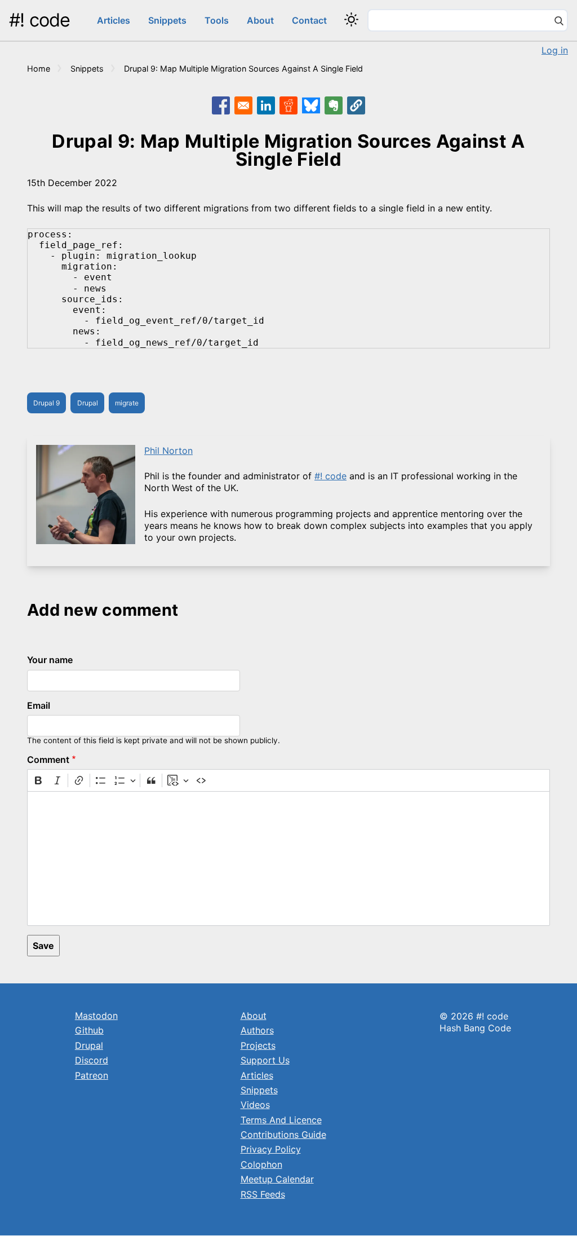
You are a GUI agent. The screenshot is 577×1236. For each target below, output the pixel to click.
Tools (217, 20)
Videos (255, 1104)
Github (89, 1030)
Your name (50, 660)
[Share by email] (243, 105)
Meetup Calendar (277, 1179)
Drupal (87, 403)
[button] (356, 105)
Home (38, 68)
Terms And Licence (281, 1119)
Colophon (261, 1164)
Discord (91, 1060)
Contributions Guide (283, 1134)
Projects (258, 1045)
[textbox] (288, 858)
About (260, 20)
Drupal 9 (46, 403)
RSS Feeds (263, 1194)
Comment (48, 759)
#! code (39, 20)
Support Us (265, 1060)
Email (38, 705)
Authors (257, 1030)
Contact (309, 20)
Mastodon (96, 1015)
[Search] (559, 22)
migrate (127, 403)
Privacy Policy (271, 1149)
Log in (555, 50)
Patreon (91, 1075)
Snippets (167, 20)
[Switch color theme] (351, 19)
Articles (113, 20)
